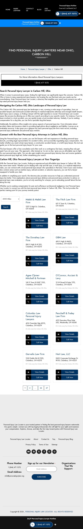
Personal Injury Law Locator (20, 439)
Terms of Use (43, 444)
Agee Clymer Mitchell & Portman (35, 277)
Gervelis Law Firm (35, 354)
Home (8, 10)
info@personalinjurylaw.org (14, 476)
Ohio (49, 69)
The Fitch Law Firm (65, 199)
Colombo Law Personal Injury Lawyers (33, 316)
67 (47, 388)
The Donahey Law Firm (35, 239)
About (36, 439)
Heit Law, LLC (63, 354)
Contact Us (30, 10)
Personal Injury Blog (65, 439)
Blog (39, 10)
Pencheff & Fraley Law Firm (65, 314)
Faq (53, 439)
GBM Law (61, 237)
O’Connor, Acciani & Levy (67, 277)
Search (5, 207)
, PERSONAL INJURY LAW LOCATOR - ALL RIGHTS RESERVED (48, 511)
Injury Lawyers (16, 10)
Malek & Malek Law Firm (36, 201)
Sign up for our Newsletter (41, 463)
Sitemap (54, 444)
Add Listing (48, 10)
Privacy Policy (31, 444)
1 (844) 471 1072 (41, 82)
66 (41, 388)
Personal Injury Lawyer (36, 69)
